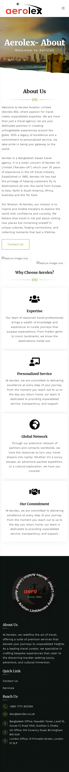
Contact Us (10, 681)
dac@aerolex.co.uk (22, 713)
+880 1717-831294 (21, 706)
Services (8, 688)
